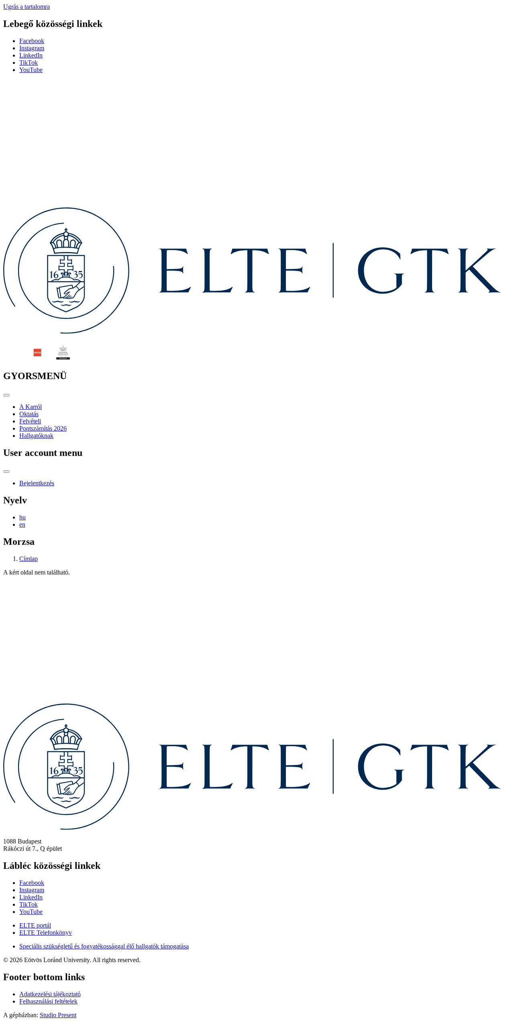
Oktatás (29, 413)
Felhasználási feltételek (48, 1001)
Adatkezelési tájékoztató (50, 994)
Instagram (31, 48)
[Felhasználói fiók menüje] (6, 471)
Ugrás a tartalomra (26, 6)
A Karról (30, 406)
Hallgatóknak (36, 435)
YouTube (31, 69)
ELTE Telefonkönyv (45, 932)
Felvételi (30, 421)
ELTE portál (35, 925)
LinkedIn (31, 55)
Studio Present (58, 1015)
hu (22, 517)
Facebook (31, 40)
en (22, 524)
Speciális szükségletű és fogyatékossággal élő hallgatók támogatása (104, 946)
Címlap (28, 558)
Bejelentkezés (36, 483)
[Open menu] (6, 395)
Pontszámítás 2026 (43, 428)
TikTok (28, 62)
